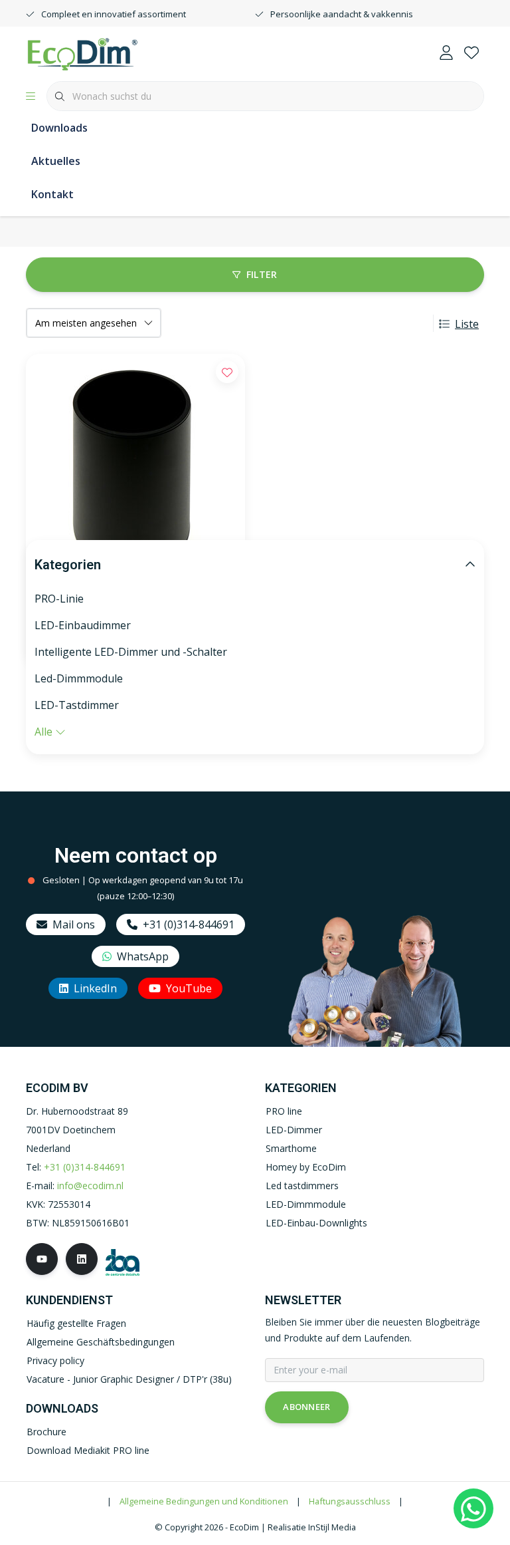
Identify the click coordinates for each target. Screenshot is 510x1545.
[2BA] (122, 1260)
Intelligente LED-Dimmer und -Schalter (131, 651)
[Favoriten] (471, 53)
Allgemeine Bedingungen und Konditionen (204, 1501)
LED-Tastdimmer (77, 705)
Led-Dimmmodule (79, 678)
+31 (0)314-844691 (188, 924)
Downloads (59, 127)
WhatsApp (143, 956)
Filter (262, 274)
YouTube (189, 988)
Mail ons (73, 924)
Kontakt (52, 194)
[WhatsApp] (473, 1508)
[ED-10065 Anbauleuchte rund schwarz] (135, 473)
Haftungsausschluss (349, 1501)
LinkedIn (95, 988)
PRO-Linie (59, 598)
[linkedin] (82, 1259)
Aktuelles (55, 161)
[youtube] (42, 1259)
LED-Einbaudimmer (83, 625)
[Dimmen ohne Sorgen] (82, 52)
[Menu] (30, 96)
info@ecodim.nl (90, 1185)
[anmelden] (446, 53)
